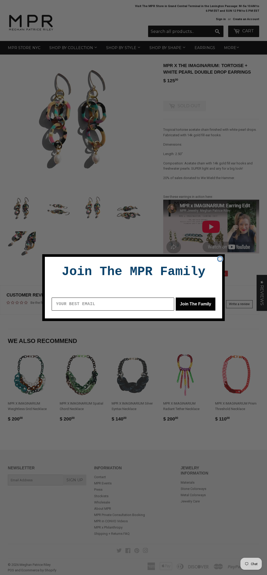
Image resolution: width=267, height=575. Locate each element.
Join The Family (195, 304)
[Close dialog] (220, 259)
